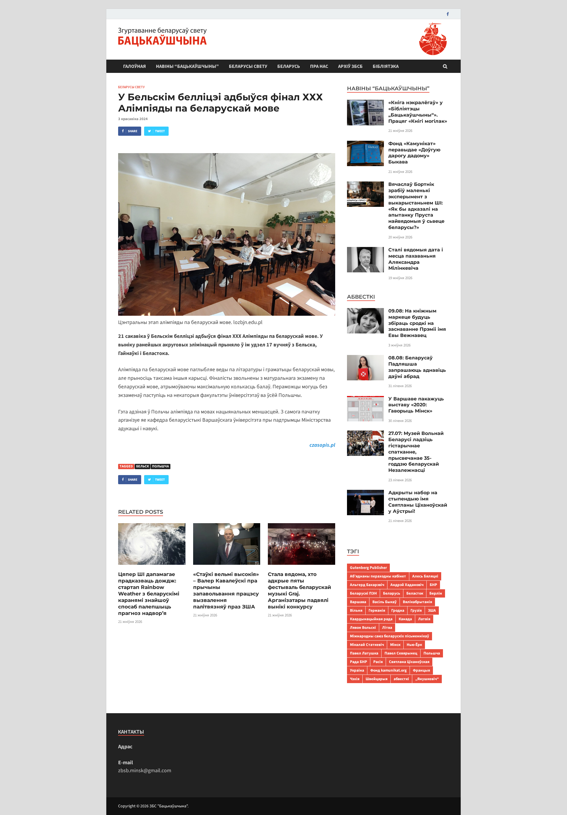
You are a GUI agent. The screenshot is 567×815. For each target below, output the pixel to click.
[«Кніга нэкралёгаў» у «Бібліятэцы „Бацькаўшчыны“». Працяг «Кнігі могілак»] (365, 103)
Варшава (358, 602)
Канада (405, 619)
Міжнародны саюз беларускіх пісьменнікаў (389, 636)
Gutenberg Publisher (368, 567)
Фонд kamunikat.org (388, 670)
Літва (387, 627)
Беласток (414, 593)
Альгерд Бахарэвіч (367, 584)
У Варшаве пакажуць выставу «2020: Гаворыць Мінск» (416, 405)
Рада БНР (358, 662)
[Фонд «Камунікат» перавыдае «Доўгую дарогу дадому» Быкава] (365, 144)
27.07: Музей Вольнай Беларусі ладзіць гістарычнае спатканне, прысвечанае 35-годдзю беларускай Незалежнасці (416, 452)
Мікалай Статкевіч (367, 644)
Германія (377, 610)
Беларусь (288, 66)
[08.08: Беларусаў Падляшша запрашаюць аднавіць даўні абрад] (365, 359)
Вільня (356, 610)
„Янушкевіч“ (427, 679)
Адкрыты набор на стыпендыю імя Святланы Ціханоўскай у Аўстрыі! (417, 502)
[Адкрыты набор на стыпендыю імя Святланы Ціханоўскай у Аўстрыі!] (365, 493)
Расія (378, 662)
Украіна (357, 670)
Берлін (435, 593)
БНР (433, 584)
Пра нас (319, 66)
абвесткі (401, 679)
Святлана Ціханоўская (409, 662)
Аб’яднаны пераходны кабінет (378, 576)
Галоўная (134, 66)
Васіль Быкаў (384, 602)
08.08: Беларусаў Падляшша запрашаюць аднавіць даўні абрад (417, 367)
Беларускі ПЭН (363, 593)
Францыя (421, 670)
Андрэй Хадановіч (406, 584)
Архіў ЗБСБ (350, 66)
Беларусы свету (248, 66)
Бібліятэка (386, 66)
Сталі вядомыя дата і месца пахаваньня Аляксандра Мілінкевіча (415, 259)
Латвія (424, 619)
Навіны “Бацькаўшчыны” (187, 66)
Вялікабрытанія (417, 602)
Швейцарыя (376, 679)
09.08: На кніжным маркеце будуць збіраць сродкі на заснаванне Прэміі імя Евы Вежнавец (417, 323)
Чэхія (354, 679)
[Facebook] (447, 14)
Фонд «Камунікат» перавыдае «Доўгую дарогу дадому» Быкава (414, 153)
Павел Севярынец (400, 653)
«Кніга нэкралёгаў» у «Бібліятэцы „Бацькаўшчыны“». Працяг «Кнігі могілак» (417, 112)
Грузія (416, 610)
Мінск (395, 644)
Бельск (142, 466)
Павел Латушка (364, 653)
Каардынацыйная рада (371, 619)
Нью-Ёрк (414, 644)
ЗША (432, 610)
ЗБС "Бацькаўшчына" (168, 806)
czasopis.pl (322, 445)
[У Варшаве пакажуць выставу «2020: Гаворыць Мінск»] (365, 400)
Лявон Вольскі (363, 627)
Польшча (160, 466)
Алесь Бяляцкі (425, 576)
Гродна (397, 610)
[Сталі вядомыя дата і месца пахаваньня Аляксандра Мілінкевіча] (365, 251)
